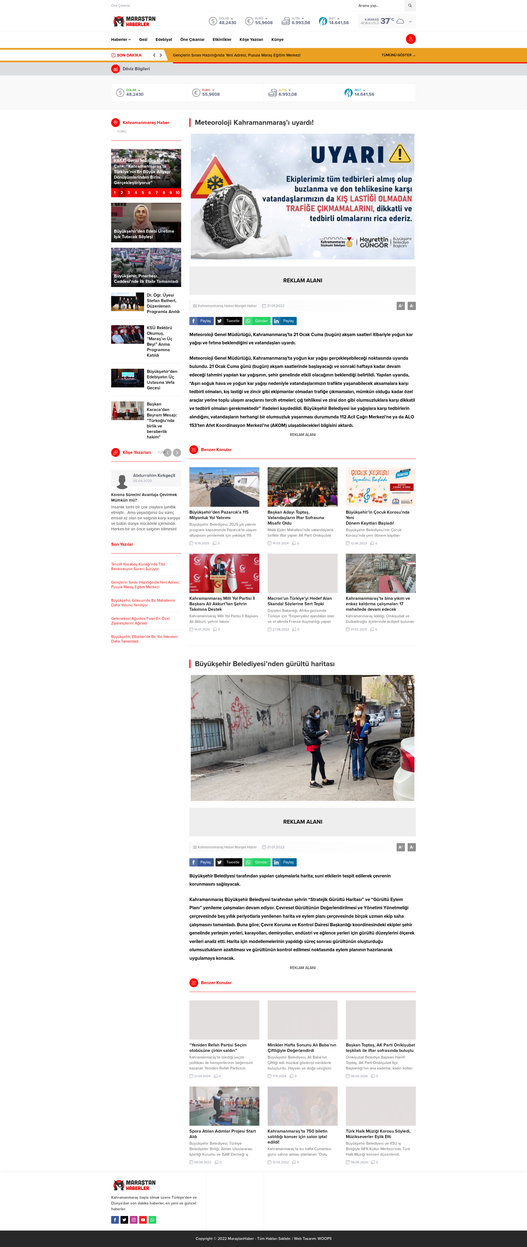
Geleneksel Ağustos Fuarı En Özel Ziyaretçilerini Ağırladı (140, 621)
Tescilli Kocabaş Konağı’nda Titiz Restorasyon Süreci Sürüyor (138, 566)
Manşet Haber (246, 306)
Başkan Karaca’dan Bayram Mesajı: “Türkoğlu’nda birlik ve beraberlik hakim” (162, 420)
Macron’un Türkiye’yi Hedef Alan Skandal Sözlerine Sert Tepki (300, 601)
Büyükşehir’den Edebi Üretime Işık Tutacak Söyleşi (144, 234)
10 (178, 192)
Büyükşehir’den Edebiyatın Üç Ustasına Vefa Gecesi (162, 380)
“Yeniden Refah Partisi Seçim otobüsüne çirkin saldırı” (217, 1047)
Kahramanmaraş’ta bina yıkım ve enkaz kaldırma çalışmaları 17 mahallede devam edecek (378, 604)
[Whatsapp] (152, 1220)
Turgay (144, 475)
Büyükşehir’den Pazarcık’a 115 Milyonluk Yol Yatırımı (219, 515)
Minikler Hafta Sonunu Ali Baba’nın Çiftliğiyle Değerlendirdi (302, 1047)
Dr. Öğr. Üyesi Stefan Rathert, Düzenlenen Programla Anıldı (163, 303)
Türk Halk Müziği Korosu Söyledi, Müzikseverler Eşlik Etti (378, 1133)
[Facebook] (115, 1220)
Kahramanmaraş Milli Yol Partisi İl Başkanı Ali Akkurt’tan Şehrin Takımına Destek (222, 604)
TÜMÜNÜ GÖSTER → (399, 55)
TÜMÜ (122, 131)
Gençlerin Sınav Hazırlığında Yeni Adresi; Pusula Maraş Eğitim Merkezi (145, 584)
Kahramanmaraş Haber (216, 306)
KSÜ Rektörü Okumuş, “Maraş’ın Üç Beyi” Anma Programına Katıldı (159, 341)
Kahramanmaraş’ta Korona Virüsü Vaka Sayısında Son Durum (142, 497)
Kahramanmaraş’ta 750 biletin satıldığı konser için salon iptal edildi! (297, 1136)
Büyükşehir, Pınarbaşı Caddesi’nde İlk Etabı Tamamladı (146, 278)
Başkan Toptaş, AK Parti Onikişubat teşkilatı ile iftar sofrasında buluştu (380, 1047)
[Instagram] (134, 1220)
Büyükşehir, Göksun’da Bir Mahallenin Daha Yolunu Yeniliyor (227, 55)
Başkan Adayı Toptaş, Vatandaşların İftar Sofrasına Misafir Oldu (296, 518)
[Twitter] (124, 1220)
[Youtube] (143, 1220)
